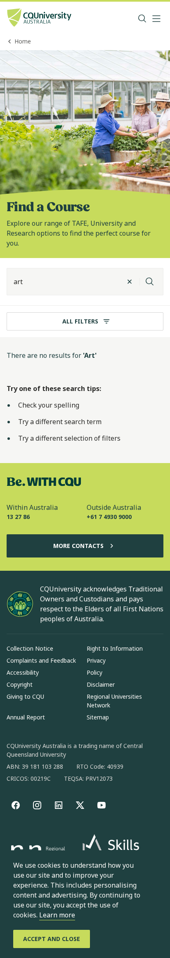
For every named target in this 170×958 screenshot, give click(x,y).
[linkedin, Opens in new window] (59, 805)
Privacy (96, 660)
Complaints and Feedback (41, 660)
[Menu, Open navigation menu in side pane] (156, 19)
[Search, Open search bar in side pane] (142, 19)
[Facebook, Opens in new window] (16, 805)
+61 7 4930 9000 (109, 517)
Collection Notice (30, 648)
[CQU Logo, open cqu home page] (39, 18)
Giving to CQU (25, 696)
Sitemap (98, 717)
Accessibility (23, 672)
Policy (94, 672)
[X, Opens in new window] (80, 805)
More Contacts (78, 546)
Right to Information (115, 648)
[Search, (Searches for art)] (149, 281)
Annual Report (26, 717)
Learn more (57, 914)
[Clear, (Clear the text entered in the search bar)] (129, 281)
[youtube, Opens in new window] (101, 805)
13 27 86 (18, 517)
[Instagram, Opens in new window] (37, 805)
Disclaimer (101, 684)
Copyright (20, 684)
